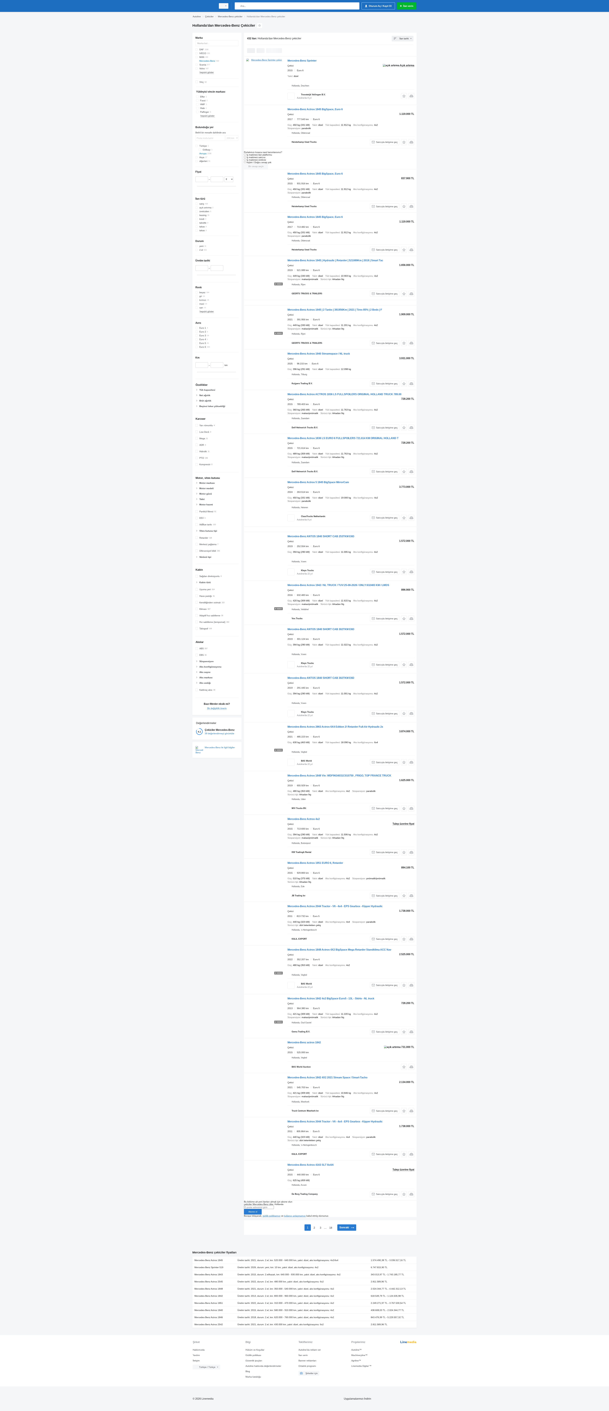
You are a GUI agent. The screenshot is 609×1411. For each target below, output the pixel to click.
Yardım (196, 1355)
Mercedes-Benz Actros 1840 (208, 1310)
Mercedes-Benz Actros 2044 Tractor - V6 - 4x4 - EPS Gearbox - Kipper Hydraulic (335, 906)
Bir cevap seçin (256, 166)
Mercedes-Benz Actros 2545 (208, 1281)
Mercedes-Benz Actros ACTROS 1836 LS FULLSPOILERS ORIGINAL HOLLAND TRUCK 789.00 (344, 394)
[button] (404, 96)
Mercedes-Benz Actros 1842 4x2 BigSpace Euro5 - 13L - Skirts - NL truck (331, 998)
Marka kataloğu (253, 1376)
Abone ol (252, 1211)
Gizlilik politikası (253, 1355)
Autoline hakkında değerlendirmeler (263, 1366)
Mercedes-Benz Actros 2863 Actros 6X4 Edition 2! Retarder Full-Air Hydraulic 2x (335, 726)
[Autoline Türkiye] (204, 6)
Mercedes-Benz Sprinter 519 (208, 1267)
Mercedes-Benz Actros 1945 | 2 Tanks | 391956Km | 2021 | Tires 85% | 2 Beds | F (335, 309)
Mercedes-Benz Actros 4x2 (304, 819)
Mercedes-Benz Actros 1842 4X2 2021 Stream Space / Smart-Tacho (327, 1077)
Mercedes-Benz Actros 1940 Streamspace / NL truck (319, 353)
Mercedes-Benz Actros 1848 (208, 1288)
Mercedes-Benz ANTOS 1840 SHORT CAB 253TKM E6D (321, 536)
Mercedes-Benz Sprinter (302, 60)
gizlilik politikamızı (271, 1216)
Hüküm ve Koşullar (255, 1350)
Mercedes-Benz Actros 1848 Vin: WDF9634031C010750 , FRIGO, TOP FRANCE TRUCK (339, 775)
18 (330, 1227)
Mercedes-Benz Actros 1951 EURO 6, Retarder (315, 863)
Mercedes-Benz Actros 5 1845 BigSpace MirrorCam (318, 482)
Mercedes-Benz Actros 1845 (208, 1260)
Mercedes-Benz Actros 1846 (208, 1317)
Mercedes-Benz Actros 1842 (208, 1296)
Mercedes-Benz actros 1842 (304, 1042)
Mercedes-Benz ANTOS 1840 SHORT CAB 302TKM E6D (321, 629)
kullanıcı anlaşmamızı (295, 1216)
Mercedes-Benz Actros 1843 (208, 1274)
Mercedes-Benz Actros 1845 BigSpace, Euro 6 (315, 109)
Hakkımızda (199, 1350)
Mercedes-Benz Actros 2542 (208, 1324)
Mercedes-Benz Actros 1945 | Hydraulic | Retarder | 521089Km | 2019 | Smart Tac (335, 260)
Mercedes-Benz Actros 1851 (208, 1303)
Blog (248, 1371)
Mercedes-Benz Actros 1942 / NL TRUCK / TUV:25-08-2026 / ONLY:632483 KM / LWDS (338, 585)
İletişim (196, 1360)
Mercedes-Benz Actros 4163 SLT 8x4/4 (311, 1164)
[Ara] (238, 6)
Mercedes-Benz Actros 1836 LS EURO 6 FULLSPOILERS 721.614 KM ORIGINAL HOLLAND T (343, 438)
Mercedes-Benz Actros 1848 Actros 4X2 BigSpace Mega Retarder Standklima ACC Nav (339, 949)
